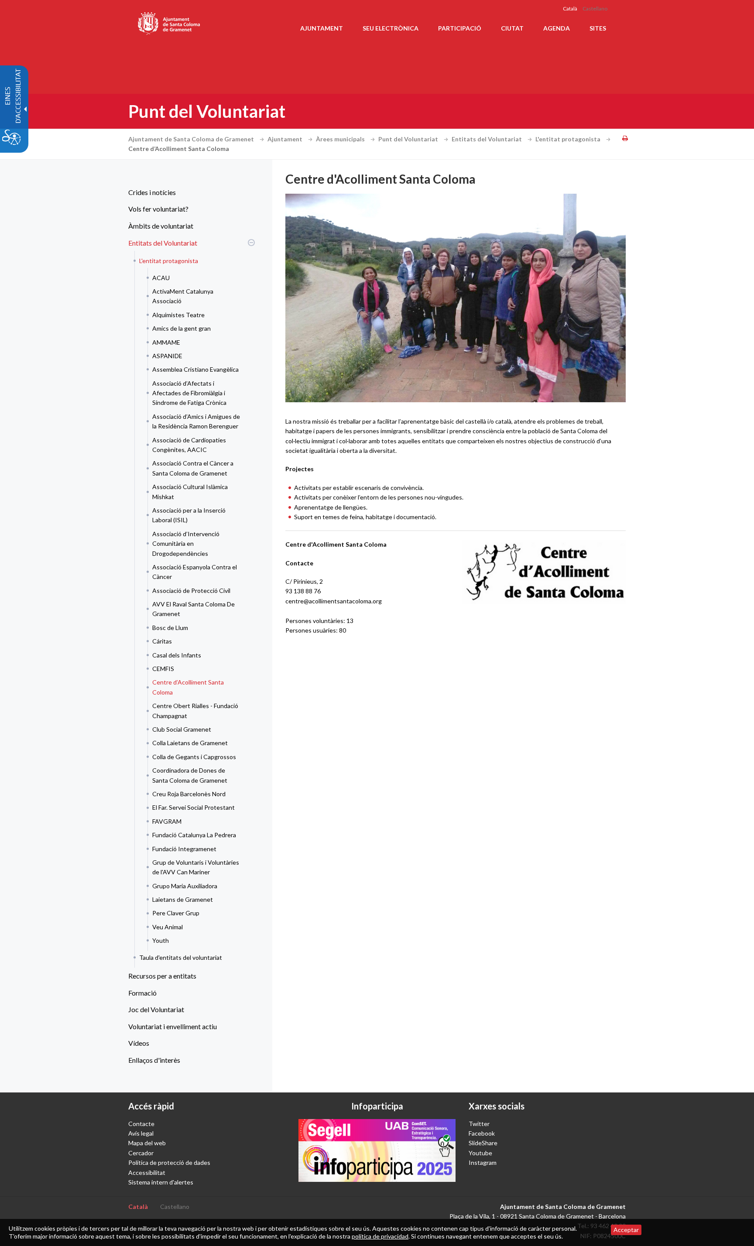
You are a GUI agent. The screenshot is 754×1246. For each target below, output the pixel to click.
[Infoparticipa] (377, 1150)
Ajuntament (285, 139)
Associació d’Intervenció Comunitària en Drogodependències (185, 543)
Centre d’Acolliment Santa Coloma (188, 686)
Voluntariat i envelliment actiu (172, 1026)
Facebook (482, 1133)
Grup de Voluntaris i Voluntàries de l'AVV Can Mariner (195, 867)
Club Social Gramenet (181, 729)
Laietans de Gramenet (182, 899)
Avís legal (141, 1133)
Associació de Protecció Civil (191, 590)
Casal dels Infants (176, 655)
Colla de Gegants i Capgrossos (194, 756)
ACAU (161, 277)
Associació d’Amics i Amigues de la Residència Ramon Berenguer (196, 421)
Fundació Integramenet (184, 848)
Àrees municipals (341, 139)
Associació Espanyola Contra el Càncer (194, 571)
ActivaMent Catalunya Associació (182, 296)
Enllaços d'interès (154, 1060)
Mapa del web (147, 1143)
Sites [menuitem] (597, 28)
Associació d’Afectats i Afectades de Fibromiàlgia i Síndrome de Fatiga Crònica (189, 393)
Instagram (483, 1162)
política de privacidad (380, 1236)
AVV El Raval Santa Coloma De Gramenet (193, 608)
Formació (142, 993)
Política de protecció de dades (169, 1162)
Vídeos (138, 1043)
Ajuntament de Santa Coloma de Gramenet (191, 139)
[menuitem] (189, 192)
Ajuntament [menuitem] (321, 28)
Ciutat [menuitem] (512, 28)
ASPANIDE (167, 355)
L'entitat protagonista (568, 139)
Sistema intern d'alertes (160, 1182)
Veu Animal (167, 927)
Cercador (141, 1153)
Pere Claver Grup (175, 913)
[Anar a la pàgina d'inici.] (169, 22)
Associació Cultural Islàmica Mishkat (190, 491)
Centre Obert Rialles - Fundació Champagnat (195, 710)
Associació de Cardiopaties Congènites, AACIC (189, 444)
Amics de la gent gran (181, 328)
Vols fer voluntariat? (158, 209)
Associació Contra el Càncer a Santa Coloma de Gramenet (192, 467)
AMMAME (166, 342)
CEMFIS (163, 668)
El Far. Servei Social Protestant (193, 807)
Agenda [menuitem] (556, 28)
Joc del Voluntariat (156, 1009)
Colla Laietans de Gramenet (190, 742)
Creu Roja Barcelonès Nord (189, 794)
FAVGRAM (167, 821)
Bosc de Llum (170, 627)
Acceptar (626, 1229)
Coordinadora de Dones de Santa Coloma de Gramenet (189, 775)
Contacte (141, 1123)
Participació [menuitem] (459, 28)
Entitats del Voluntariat (487, 139)
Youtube (480, 1153)
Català (570, 8)
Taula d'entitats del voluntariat (180, 957)
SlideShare (483, 1143)
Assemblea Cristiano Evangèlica (195, 369)
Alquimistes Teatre (178, 314)
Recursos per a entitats (162, 976)
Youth (160, 940)
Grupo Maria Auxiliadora (184, 886)
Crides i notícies (152, 192)
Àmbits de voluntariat (160, 226)
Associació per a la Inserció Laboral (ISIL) (189, 515)
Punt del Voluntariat (408, 139)
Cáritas (162, 641)
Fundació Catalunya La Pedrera (194, 835)
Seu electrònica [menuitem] (390, 28)
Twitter (479, 1123)
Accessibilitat (146, 1172)
